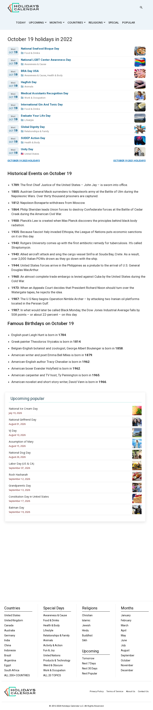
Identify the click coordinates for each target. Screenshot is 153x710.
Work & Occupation (35, 97)
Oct (13, 52)
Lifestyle (29, 120)
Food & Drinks (32, 53)
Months (56, 22)
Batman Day (16, 507)
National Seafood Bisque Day (40, 48)
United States (31, 153)
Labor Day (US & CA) (21, 463)
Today (21, 22)
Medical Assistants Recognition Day (44, 93)
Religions (96, 22)
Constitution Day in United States (29, 496)
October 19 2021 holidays (129, 160)
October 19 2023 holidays (23, 160)
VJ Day (13, 430)
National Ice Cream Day (23, 408)
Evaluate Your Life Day (36, 115)
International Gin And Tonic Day (42, 104)
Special (113, 22)
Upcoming (36, 22)
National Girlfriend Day (22, 419)
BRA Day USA (30, 71)
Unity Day (27, 149)
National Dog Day (20, 452)
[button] (141, 7)
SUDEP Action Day (33, 138)
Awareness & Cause (35, 64)
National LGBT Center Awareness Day (46, 59)
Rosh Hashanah (18, 474)
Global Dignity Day (33, 127)
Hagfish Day (29, 82)
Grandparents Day (20, 485)
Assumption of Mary (21, 441)
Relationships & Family (36, 131)
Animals (28, 86)
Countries (75, 22)
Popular (128, 22)
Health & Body (55, 75)
